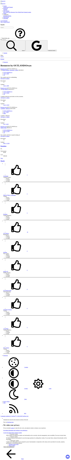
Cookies (26, 367)
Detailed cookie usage (14, 444)
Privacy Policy (6, 401)
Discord (6, 17)
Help (4, 402)
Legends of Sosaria (7, 309)
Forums (5, 6)
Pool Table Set (5, 89)
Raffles (9, 16)
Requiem (5, 214)
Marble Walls (3, 127)
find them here (10, 422)
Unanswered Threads (8, 7)
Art (4, 75)
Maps (4, 113)
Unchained (5, 176)
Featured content (27, 12)
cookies (12, 428)
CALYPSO (5, 328)
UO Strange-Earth (7, 290)
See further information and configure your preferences (15, 430)
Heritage (5, 252)
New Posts (5, 12)
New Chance (6, 347)
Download (5, 18)
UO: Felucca (6, 233)
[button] (6, 14)
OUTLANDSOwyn (7, 72)
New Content (6, 11)
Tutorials (5, 9)
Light (50, 388)
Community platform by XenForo (14, 416)
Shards (4, 13)
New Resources (11, 12)
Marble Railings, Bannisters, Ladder (10, 70)
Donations (5, 16)
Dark (25, 399)
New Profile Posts (19, 12)
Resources (5, 8)
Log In (2, 56)
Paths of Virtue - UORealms (9, 195)
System (26, 388)
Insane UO (5, 271)
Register (2, 59)
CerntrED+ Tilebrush (5, 108)
